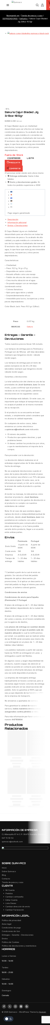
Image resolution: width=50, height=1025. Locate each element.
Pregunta (14, 163)
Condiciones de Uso (11, 931)
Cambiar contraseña (14, 897)
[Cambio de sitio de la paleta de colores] (8, 1018)
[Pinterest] (21, 1006)
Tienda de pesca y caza (12, 882)
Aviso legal (6, 924)
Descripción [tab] (13, 219)
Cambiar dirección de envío (17, 906)
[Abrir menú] (7, 5)
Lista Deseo (10, 903)
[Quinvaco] (24, 5)
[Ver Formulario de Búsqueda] (37, 5)
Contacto (6, 879)
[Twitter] (10, 1006)
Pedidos (9, 893)
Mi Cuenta (10, 890)
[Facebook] (4, 1006)
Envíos (5, 938)
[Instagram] (15, 1006)
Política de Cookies (10, 942)
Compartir (15, 169)
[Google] (27, 1006)
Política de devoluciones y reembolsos (19, 946)
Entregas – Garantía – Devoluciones (17, 935)
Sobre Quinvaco (9, 871)
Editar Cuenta (11, 900)
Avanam (42, 1012)
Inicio (4, 868)
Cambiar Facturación (14, 910)
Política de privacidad (11, 920)
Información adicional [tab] (17, 222)
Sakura (30, 327)
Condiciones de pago (11, 927)
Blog (4, 875)
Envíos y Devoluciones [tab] (18, 225)
